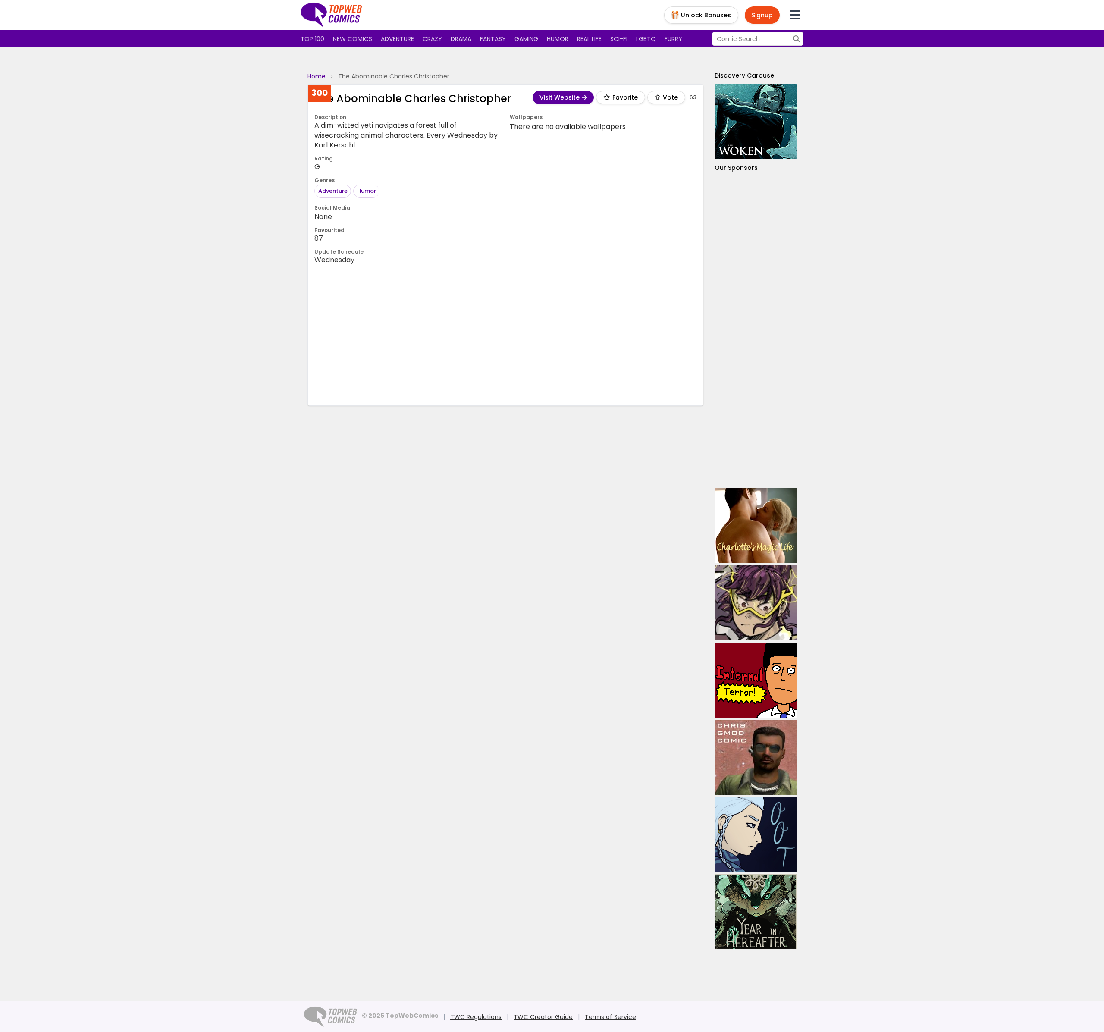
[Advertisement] (505, 334)
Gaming (526, 39)
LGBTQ (646, 39)
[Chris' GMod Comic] (755, 757)
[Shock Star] (755, 602)
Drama (461, 39)
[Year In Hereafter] (755, 911)
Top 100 (312, 39)
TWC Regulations (476, 1017)
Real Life (589, 39)
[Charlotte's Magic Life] (755, 525)
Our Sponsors (736, 167)
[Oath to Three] (755, 834)
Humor (557, 39)
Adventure (397, 39)
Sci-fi (618, 39)
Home (316, 76)
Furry (673, 39)
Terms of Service (610, 1017)
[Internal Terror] (755, 680)
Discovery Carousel (745, 75)
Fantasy (493, 39)
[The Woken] (755, 121)
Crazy (432, 39)
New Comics (352, 39)
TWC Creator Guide (543, 1017)
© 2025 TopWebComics (400, 1015)
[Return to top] (332, 15)
